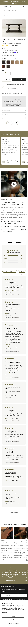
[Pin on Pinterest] (16, 123)
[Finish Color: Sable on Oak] (8, 62)
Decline (13, 620)
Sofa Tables (16, 15)
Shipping (4, 50)
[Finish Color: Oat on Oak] (17, 62)
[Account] (23, 6)
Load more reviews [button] (14, 512)
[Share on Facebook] (8, 123)
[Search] (25, 10)
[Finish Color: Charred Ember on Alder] (8, 66)
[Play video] (14, 184)
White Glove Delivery (11, 88)
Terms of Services (21, 599)
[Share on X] (12, 123)
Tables (11, 15)
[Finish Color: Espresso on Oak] (3, 62)
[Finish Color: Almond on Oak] (12, 62)
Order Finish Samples (8, 55)
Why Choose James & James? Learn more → (13, 93)
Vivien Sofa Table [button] (15, 294)
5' (8, 73)
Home (2, 15)
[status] (9, 271)
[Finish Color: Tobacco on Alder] (3, 66)
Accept (13, 616)
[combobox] (14, 10)
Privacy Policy (5, 612)
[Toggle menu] (2, 6)
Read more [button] (7, 344)
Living (7, 15)
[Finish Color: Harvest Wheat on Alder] (21, 62)
